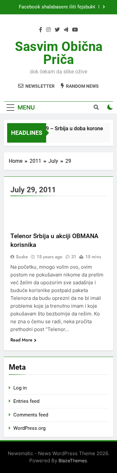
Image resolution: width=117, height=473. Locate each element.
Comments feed (30, 415)
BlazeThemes (72, 460)
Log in (20, 388)
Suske (22, 256)
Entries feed (26, 401)
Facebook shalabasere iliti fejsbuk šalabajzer (56, 7)
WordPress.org (29, 428)
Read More (21, 340)
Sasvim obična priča (58, 53)
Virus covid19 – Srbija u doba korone (60, 128)
